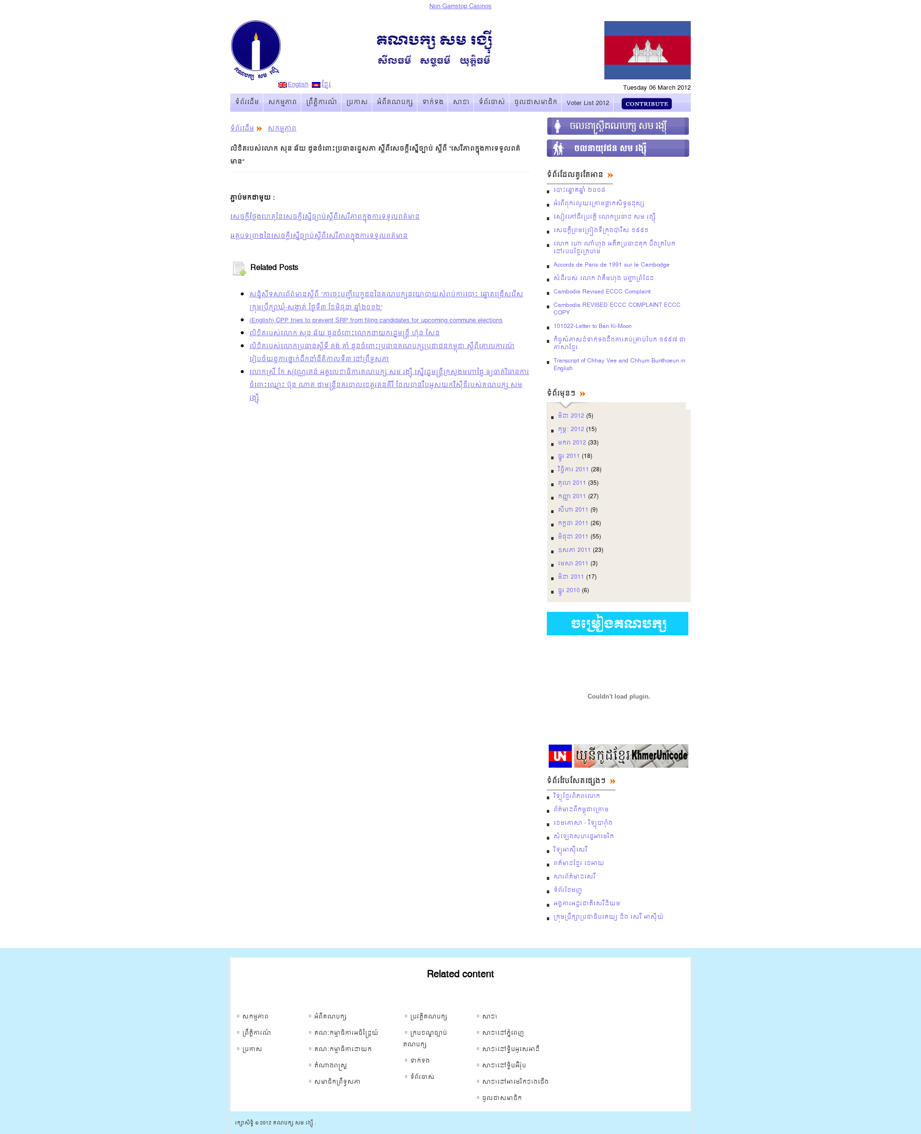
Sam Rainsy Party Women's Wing (619, 126)
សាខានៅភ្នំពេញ (503, 1033)
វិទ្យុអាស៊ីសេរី (571, 850)
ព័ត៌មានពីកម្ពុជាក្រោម (581, 810)
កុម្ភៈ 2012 (571, 429)
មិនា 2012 (571, 416)
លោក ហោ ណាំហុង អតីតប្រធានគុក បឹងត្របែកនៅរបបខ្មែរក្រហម (614, 247)
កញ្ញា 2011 (572, 497)
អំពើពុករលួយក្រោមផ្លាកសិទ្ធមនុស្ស (599, 204)
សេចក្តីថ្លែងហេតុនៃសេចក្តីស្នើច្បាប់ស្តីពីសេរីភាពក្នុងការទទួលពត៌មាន (325, 216)
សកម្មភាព (282, 102)
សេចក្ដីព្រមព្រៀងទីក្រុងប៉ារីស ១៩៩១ (601, 230)
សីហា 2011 (573, 510)
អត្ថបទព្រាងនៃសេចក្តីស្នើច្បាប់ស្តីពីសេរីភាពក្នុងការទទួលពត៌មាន (319, 236)
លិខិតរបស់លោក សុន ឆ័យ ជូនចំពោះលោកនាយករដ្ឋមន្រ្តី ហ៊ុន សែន (344, 333)
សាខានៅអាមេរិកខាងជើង (515, 1082)
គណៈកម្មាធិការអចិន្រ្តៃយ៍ (346, 1033)
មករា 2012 (572, 443)
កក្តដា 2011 (573, 523)
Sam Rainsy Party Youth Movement (619, 148)
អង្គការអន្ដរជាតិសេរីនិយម (587, 904)
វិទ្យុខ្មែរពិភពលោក (577, 796)
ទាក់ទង (433, 102)
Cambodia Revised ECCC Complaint (602, 292)
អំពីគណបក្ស (395, 102)
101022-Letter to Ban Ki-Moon (592, 326)
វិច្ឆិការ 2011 (573, 470)
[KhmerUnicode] (617, 766)
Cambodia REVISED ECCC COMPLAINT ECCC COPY (617, 309)
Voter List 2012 (588, 103)
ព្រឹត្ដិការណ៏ (321, 102)
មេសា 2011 (573, 564)
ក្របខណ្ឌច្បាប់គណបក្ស (425, 1039)
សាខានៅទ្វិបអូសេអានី (511, 1049)
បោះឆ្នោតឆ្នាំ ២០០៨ (579, 190)
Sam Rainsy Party (292, 57)
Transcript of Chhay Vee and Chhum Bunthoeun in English (619, 364)
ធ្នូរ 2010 (569, 590)
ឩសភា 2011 (574, 550)
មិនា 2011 (571, 577)
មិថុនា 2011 (573, 537)
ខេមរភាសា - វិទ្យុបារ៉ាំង (583, 823)
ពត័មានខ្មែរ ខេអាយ (579, 863)
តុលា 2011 (572, 483)
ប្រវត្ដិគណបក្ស (429, 1017)
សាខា (461, 102)
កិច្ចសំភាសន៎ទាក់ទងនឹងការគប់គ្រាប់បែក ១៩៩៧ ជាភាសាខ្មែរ (620, 343)
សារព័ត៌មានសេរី (575, 877)
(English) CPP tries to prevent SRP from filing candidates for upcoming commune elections (376, 320)
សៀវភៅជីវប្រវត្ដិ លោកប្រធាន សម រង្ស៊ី (605, 217)
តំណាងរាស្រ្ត (330, 1066)
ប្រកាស (357, 102)
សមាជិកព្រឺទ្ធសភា (337, 1082)
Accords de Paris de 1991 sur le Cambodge (612, 265)
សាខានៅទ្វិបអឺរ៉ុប (504, 1066)
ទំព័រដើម (247, 102)
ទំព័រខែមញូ (568, 890)
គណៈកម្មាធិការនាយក (343, 1049)
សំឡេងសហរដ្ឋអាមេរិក (584, 836)
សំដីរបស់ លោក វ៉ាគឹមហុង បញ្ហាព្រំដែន (604, 278)
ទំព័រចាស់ (492, 102)
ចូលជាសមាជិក (535, 102)
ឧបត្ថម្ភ (647, 103)
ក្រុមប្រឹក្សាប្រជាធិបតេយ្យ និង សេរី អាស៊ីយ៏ (609, 917)
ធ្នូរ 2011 (569, 456)
